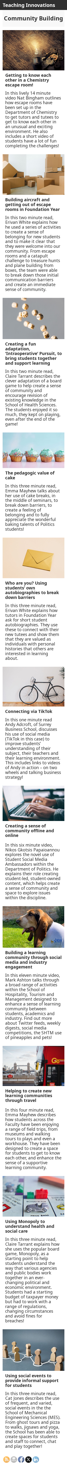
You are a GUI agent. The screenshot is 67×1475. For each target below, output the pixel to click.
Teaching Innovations (29, 5)
